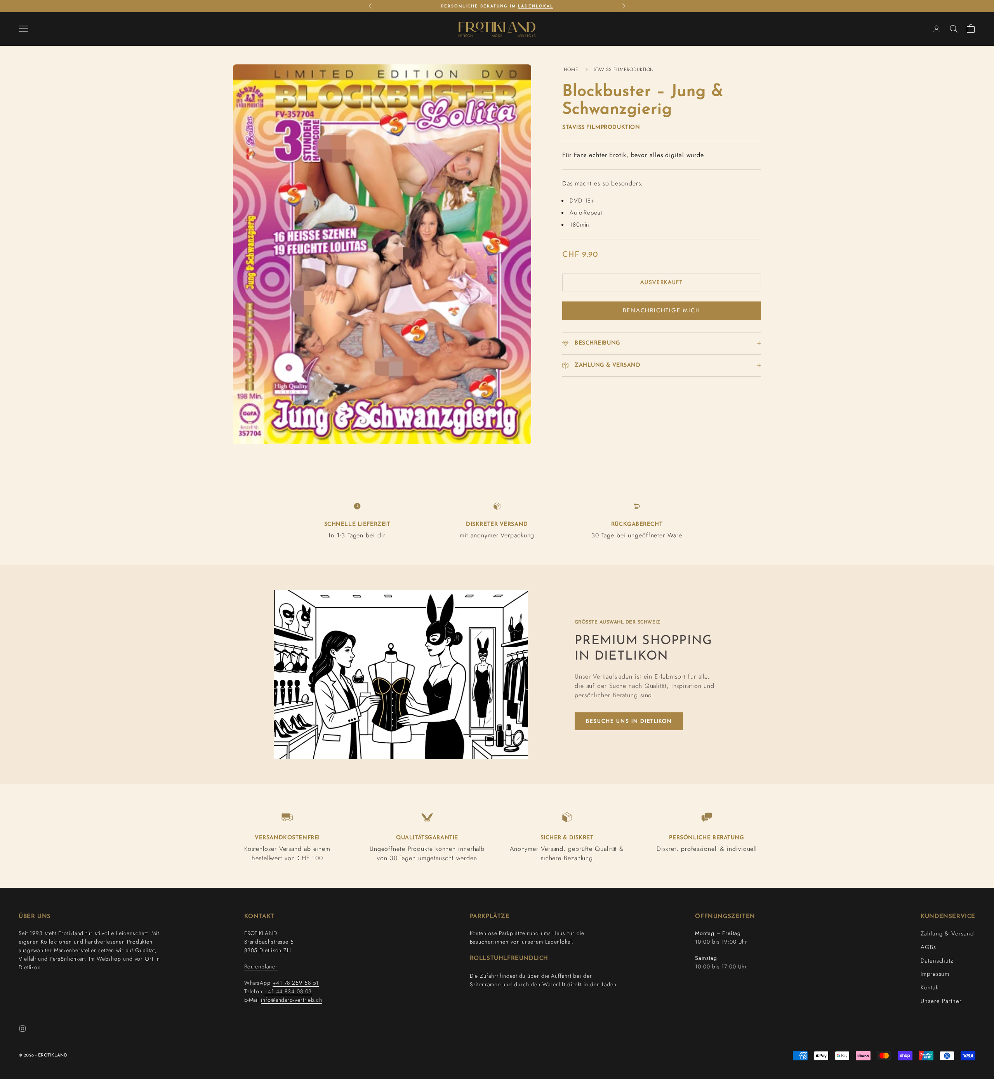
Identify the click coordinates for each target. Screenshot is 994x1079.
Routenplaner (261, 966)
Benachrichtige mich (661, 310)
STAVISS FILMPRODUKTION (624, 69)
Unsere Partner (941, 1001)
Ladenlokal (535, 2)
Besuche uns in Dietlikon (629, 721)
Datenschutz (937, 960)
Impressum (935, 974)
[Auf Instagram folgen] (22, 1028)
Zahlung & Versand (947, 933)
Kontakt (930, 987)
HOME (571, 69)
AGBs (928, 947)
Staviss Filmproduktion (601, 127)
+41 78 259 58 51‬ (296, 983)
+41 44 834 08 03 (288, 991)
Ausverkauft (661, 282)
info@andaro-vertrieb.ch (291, 1000)
